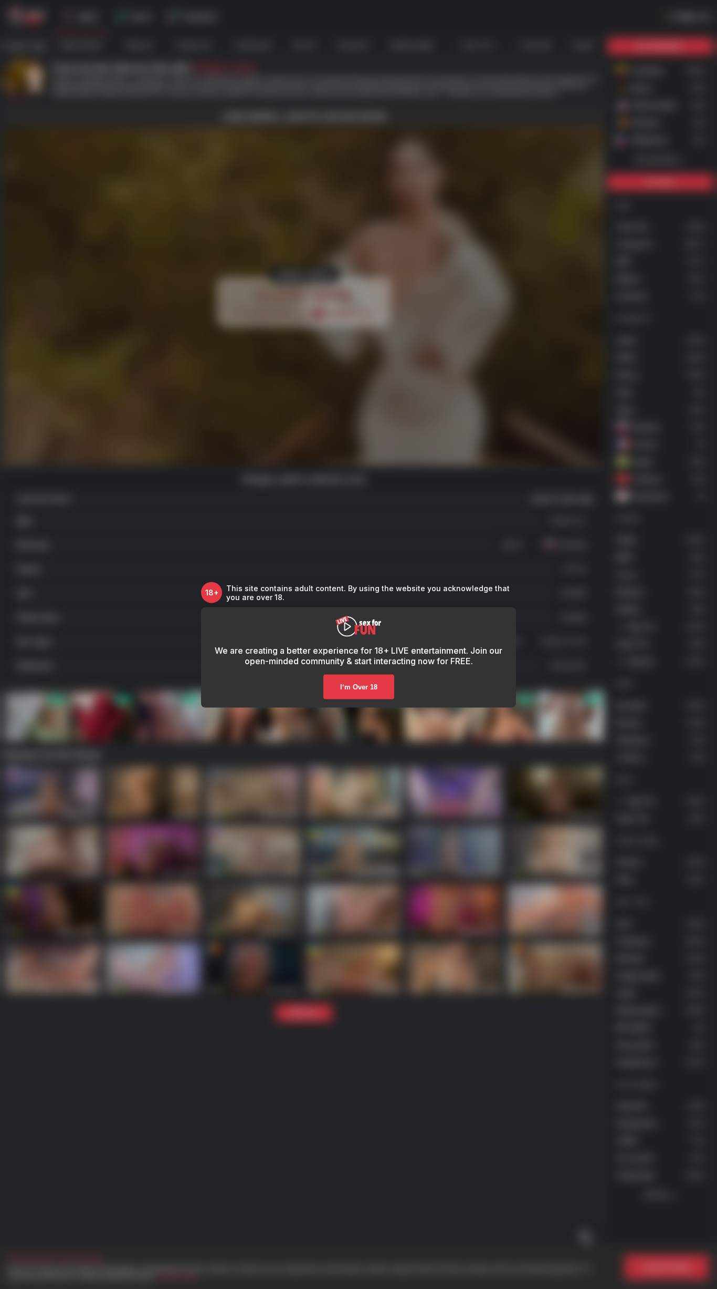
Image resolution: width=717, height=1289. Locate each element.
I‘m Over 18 (358, 686)
